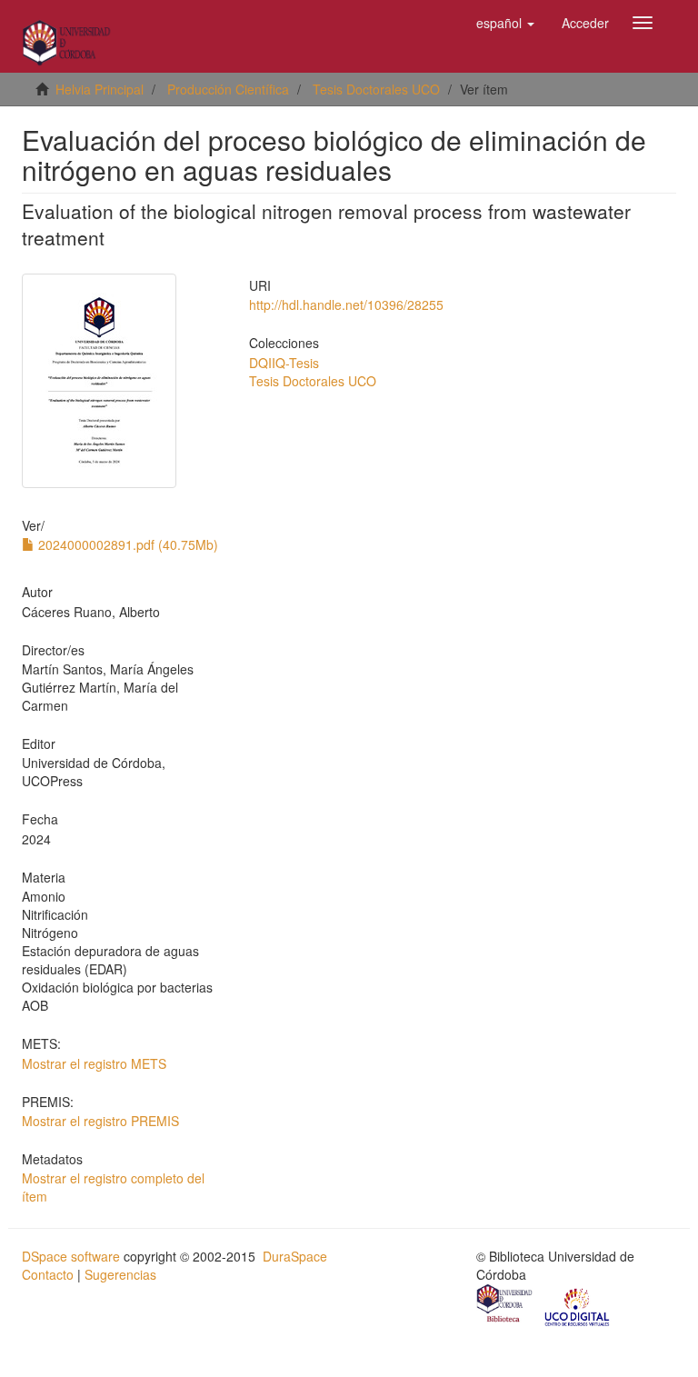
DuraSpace (295, 1256)
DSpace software (71, 1256)
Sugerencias (120, 1274)
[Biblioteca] (505, 1305)
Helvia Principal (99, 89)
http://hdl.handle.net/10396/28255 (346, 304)
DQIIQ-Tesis (284, 363)
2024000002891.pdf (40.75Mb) (126, 544)
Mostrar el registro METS (94, 1063)
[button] (505, 22)
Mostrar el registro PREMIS (100, 1121)
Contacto (48, 1274)
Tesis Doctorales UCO (376, 89)
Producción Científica (228, 89)
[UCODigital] (578, 1305)
